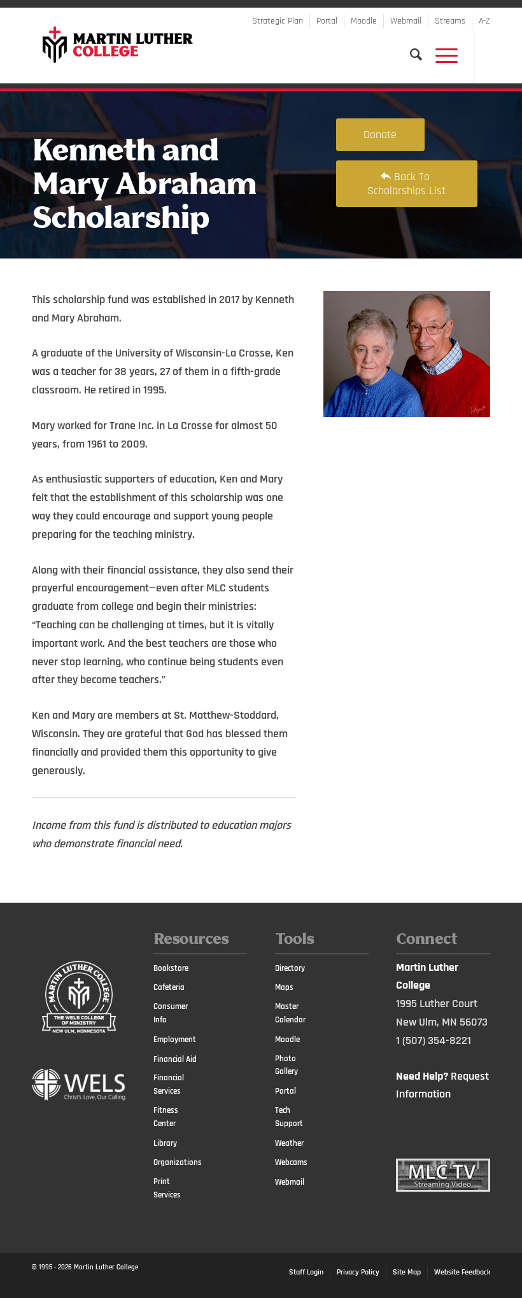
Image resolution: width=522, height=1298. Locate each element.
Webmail (405, 21)
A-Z (484, 21)
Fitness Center (165, 1117)
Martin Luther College (106, 1267)
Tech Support (289, 1117)
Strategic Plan (277, 21)
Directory (290, 968)
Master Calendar (290, 1013)
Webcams (291, 1162)
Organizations (176, 1162)
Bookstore (170, 968)
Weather (289, 1143)
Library (165, 1143)
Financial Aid (175, 1059)
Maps (284, 987)
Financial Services (168, 1084)
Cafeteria (169, 987)
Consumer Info (170, 1013)
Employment (174, 1039)
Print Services (167, 1188)
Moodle (364, 21)
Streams (450, 21)
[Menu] (440, 54)
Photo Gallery (286, 1065)
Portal (326, 21)
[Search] (410, 54)
